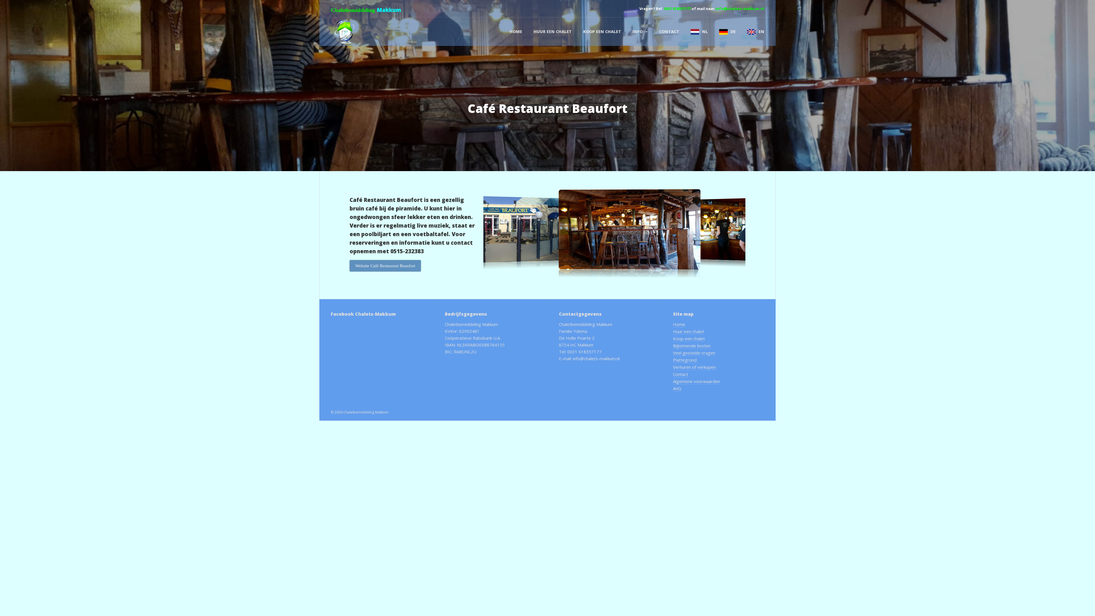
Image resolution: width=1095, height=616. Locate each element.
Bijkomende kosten (692, 345)
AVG (677, 388)
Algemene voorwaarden (696, 381)
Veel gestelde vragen (694, 353)
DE (733, 31)
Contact (669, 31)
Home (516, 31)
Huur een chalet (553, 31)
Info (637, 31)
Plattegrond (685, 360)
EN (761, 31)
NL (705, 31)
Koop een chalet (602, 31)
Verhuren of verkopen (694, 367)
